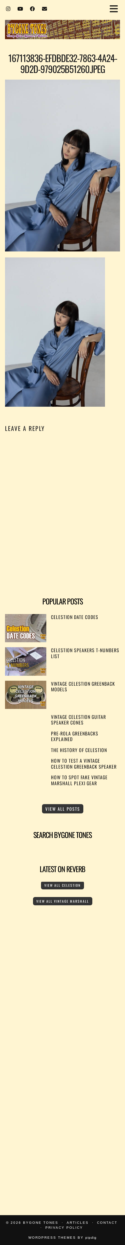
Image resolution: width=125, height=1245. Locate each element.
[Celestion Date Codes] (25, 640)
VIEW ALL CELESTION (62, 885)
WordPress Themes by (62, 1237)
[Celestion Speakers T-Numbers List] (25, 673)
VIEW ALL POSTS (62, 808)
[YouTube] (20, 8)
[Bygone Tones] (62, 20)
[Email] (44, 8)
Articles (78, 1222)
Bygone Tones (40, 1222)
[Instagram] (8, 8)
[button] (116, 8)
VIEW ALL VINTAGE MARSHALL (62, 901)
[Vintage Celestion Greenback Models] (25, 706)
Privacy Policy (64, 1227)
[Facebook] (32, 8)
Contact (107, 1222)
